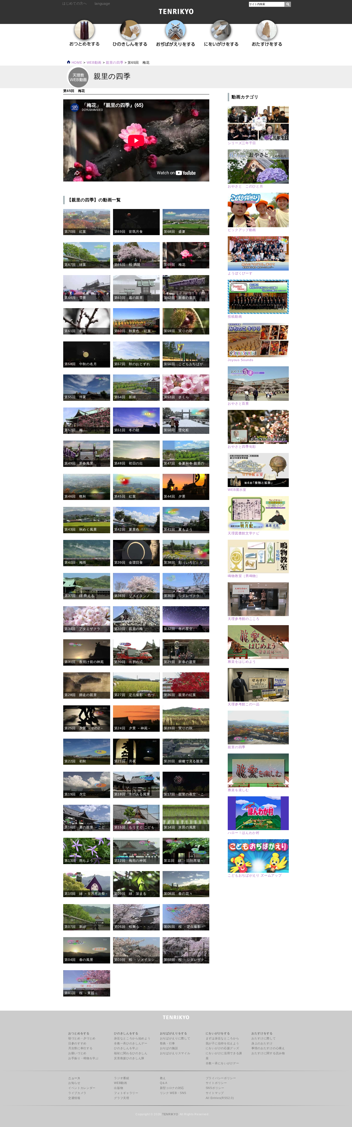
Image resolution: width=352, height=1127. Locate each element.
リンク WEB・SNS (173, 1093)
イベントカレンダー (82, 1088)
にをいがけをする (218, 1033)
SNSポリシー (215, 1088)
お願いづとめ (77, 1053)
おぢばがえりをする (173, 1033)
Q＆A (163, 1083)
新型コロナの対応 (172, 1088)
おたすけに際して (263, 1038)
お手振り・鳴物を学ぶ (83, 1058)
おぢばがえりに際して (175, 1038)
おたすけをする (262, 1033)
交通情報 (74, 1098)
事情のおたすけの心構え (268, 1048)
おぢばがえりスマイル (175, 1053)
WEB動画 (120, 1083)
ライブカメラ (77, 1093)
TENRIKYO (170, 1114)
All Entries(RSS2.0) (220, 1098)
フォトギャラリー (126, 1093)
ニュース (74, 1078)
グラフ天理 (121, 1098)
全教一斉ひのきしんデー (130, 1043)
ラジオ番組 (121, 1078)
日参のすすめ (77, 1043)
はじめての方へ (74, 3)
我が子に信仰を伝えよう (222, 1043)
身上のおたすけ (262, 1043)
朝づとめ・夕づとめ (82, 1038)
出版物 (118, 1088)
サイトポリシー (216, 1083)
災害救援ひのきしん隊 (129, 1058)
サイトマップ (215, 1093)
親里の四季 (114, 62)
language (102, 3)
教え (163, 1078)
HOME (76, 62)
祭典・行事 (167, 1043)
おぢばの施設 (169, 1048)
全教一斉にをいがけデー (222, 1063)
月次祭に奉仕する (80, 1048)
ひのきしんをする (126, 1033)
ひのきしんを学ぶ (126, 1048)
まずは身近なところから (222, 1038)
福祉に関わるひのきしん (130, 1053)
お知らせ (74, 1083)
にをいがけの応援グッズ (222, 1048)
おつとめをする (79, 1033)
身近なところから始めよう (132, 1038)
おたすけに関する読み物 (268, 1053)
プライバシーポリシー (221, 1078)
